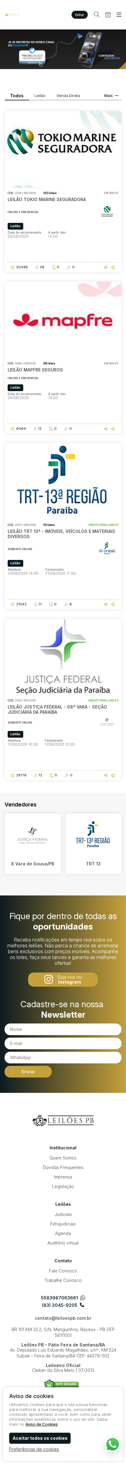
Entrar (79, 15)
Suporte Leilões (61, 1385)
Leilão (40, 96)
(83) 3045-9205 (59, 1305)
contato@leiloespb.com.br (63, 1318)
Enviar (28, 1071)
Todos (17, 96)
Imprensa (63, 1176)
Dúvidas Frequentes (63, 1167)
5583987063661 (59, 1298)
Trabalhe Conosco (63, 1280)
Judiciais (63, 1214)
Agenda (63, 1233)
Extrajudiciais (63, 1223)
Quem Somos (63, 1157)
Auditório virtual (63, 1242)
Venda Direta (68, 96)
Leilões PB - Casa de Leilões (12, 14)
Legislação (63, 1186)
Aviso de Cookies (41, 1424)
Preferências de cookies (34, 1449)
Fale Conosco (63, 1270)
